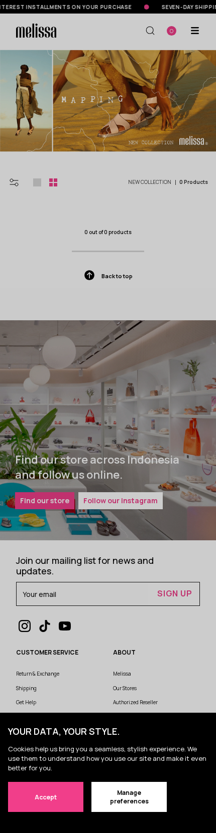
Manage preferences (129, 796)
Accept (46, 797)
